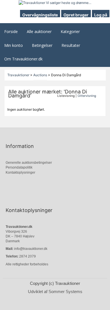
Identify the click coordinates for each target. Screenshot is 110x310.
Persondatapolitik (19, 167)
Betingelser (42, 45)
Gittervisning (87, 96)
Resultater (70, 45)
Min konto (13, 45)
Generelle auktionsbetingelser (29, 163)
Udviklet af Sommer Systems (55, 291)
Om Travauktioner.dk (23, 59)
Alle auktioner (39, 31)
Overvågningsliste (40, 14)
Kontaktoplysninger (20, 172)
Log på (100, 14)
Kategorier (70, 31)
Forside (11, 31)
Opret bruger (76, 14)
